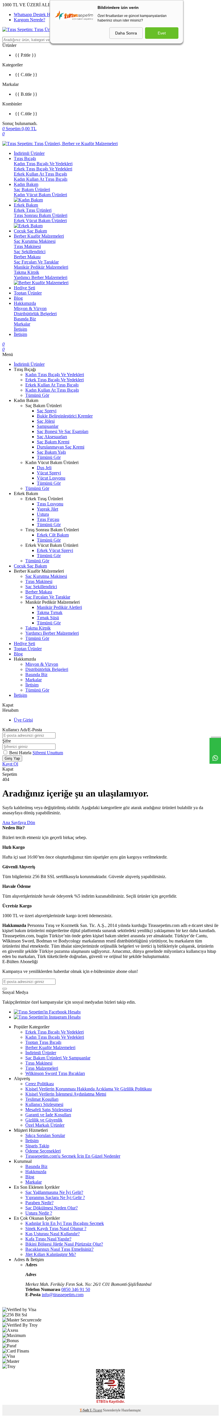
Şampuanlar (47, 426)
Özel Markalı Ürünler (44, 1125)
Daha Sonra (126, 33)
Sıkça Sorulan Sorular (45, 1135)
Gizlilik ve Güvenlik (43, 1119)
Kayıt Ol (10, 763)
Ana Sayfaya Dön (18, 822)
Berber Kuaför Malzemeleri (39, 236)
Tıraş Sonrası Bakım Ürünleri (40, 215)
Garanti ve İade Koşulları (48, 1114)
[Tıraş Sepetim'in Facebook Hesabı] (47, 1011)
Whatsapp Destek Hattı (35, 14)
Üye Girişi (23, 719)
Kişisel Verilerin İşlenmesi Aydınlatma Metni (65, 1094)
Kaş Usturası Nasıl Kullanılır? (52, 1233)
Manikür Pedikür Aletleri (59, 607)
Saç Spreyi (46, 410)
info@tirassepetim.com (62, 1294)
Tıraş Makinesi (27, 246)
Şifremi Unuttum (48, 752)
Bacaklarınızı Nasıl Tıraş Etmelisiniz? (59, 1249)
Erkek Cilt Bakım (53, 534)
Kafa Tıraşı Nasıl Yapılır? (48, 1238)
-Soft (85, 1410)
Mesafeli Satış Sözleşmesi (48, 1109)
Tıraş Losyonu (50, 503)
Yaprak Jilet (47, 509)
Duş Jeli (44, 467)
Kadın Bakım (26, 184)
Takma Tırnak (49, 612)
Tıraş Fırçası (48, 519)
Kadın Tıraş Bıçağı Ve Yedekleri (43, 163)
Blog (18, 298)
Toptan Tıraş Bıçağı (43, 1042)
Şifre (6, 740)
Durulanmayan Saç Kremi (60, 447)
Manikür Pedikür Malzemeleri (41, 267)
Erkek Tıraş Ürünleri (33, 210)
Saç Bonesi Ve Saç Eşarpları (62, 431)
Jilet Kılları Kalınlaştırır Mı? (50, 1254)
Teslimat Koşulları (41, 1099)
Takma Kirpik (26, 272)
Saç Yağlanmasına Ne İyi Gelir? (54, 1192)
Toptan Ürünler (28, 292)
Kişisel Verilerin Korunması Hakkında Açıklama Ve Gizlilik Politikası (88, 1088)
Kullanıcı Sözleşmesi (44, 1104)
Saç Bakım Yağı (51, 452)
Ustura (43, 514)
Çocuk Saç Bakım (30, 230)
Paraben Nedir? (39, 1202)
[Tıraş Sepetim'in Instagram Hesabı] (47, 1017)
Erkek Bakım (26, 205)
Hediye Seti (24, 287)
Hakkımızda (25, 303)
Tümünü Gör (37, 395)
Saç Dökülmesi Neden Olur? (51, 1207)
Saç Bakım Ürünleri (32, 189)
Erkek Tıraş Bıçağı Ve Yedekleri (43, 168)
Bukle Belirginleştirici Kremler (65, 415)
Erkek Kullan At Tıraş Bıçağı (40, 174)
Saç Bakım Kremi (53, 441)
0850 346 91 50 (75, 1289)
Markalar (22, 324)
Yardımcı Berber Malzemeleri (40, 277)
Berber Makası (27, 256)
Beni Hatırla (21, 752)
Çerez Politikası (39, 1083)
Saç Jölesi (46, 421)
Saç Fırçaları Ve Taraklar (36, 261)
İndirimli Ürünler (29, 153)
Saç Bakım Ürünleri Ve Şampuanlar (57, 1057)
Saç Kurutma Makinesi (35, 241)
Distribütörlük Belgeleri (35, 313)
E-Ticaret (96, 1410)
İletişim (20, 329)
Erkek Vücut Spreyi (55, 550)
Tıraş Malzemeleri (41, 1068)
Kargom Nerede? (29, 19)
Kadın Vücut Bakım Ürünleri (40, 194)
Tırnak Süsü (48, 617)
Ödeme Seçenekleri (43, 1150)
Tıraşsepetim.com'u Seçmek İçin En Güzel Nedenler (72, 1156)
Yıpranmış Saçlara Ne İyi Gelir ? (55, 1197)
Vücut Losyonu (51, 478)
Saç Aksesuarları (52, 436)
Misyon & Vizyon (30, 308)
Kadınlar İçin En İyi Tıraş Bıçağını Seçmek (64, 1223)
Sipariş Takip (37, 1145)
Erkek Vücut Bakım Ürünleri (40, 220)
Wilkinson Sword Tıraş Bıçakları (55, 1073)
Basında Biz (25, 318)
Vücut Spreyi (49, 472)
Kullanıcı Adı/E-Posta (22, 729)
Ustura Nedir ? (38, 1213)
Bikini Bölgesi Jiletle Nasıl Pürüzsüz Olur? (64, 1244)
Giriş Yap (12, 758)
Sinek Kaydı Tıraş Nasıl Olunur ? (55, 1228)
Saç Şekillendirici (29, 251)
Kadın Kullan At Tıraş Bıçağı (40, 179)
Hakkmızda (35, 1171)
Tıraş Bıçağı (25, 158)
